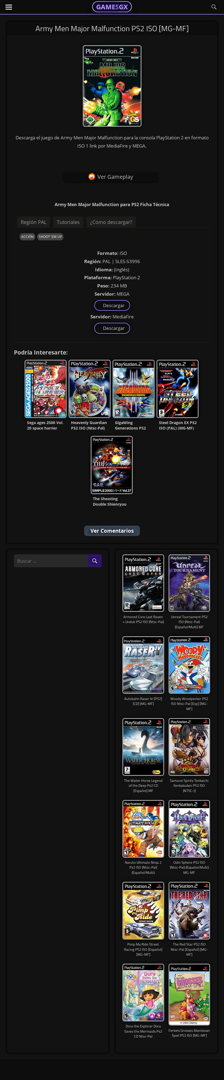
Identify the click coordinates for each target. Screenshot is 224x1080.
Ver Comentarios (112, 530)
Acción (27, 236)
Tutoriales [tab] (68, 222)
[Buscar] (95, 561)
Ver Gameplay (115, 176)
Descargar (113, 305)
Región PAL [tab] (33, 222)
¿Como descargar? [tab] (111, 222)
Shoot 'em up (50, 236)
